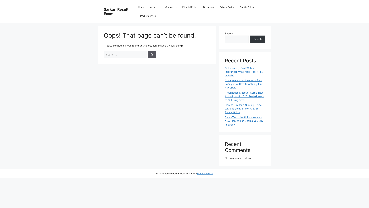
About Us (155, 7)
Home (141, 7)
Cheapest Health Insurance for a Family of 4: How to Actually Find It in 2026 (244, 84)
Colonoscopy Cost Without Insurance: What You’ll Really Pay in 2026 (244, 72)
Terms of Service (147, 15)
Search (229, 33)
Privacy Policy (227, 7)
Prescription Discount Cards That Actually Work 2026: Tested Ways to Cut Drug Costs (244, 96)
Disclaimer (208, 7)
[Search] (152, 54)
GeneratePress (205, 173)
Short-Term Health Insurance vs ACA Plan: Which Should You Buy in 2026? (244, 121)
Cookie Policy (247, 7)
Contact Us (171, 7)
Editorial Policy (189, 7)
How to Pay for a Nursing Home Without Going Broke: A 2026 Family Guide (243, 109)
